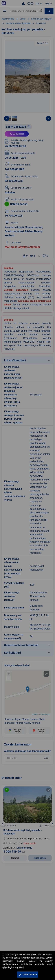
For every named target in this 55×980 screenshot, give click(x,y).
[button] (27, 974)
